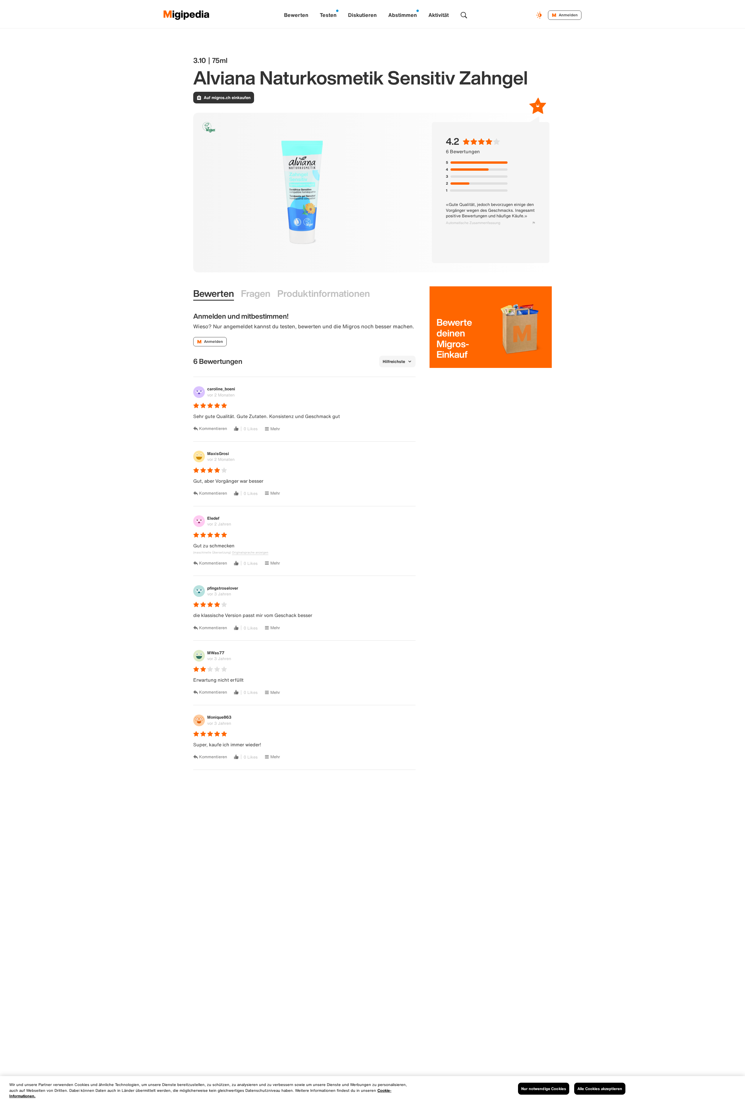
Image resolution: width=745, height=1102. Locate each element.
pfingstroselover (222, 588)
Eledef (213, 518)
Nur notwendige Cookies (543, 1088)
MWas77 (215, 653)
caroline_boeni (221, 389)
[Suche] (464, 15)
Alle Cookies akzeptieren (599, 1088)
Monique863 (219, 717)
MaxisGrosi (218, 453)
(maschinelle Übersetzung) (212, 552)
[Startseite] (187, 15)
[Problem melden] (533, 223)
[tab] (213, 293)
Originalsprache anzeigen (250, 552)
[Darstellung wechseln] (540, 15)
